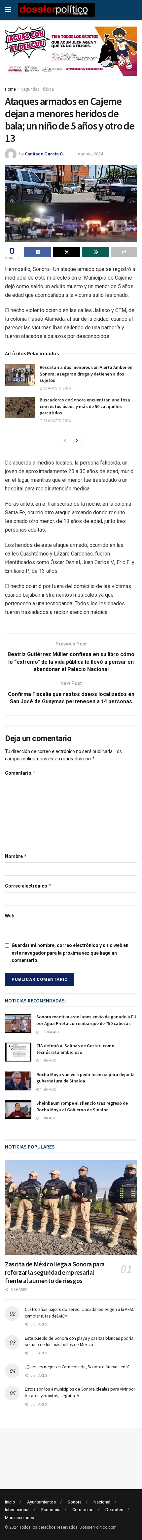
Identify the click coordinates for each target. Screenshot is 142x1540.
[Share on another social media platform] (124, 252)
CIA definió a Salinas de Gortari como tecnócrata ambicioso (75, 1049)
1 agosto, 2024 (89, 153)
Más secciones (19, 1517)
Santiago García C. (44, 153)
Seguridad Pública (37, 89)
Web (9, 915)
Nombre (16, 856)
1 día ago (47, 1061)
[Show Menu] (8, 10)
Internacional (17, 1509)
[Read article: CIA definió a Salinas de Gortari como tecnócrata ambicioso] (18, 1052)
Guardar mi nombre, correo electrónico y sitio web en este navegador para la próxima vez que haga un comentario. (70, 953)
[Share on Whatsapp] (95, 252)
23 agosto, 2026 (57, 388)
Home (10, 89)
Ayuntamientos (41, 1501)
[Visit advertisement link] (71, 56)
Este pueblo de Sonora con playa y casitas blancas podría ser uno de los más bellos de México (79, 1341)
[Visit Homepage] (56, 10)
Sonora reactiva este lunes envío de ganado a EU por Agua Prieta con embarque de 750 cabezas (86, 1020)
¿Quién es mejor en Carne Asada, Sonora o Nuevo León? (77, 1367)
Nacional (101, 1501)
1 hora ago (49, 1032)
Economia (50, 1509)
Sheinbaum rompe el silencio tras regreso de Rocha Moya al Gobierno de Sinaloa (82, 1106)
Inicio (10, 1501)
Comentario (20, 773)
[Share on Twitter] (66, 252)
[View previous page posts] (65, 440)
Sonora (75, 1501)
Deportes (114, 1509)
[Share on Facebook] (37, 252)
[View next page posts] (77, 440)
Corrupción (82, 1509)
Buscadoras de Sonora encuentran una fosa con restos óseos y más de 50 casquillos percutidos (85, 406)
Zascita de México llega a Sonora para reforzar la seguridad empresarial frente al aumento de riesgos (54, 1272)
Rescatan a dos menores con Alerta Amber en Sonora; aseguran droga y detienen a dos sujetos (86, 373)
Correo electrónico (28, 886)
